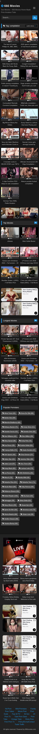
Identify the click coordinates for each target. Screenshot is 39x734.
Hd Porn (8, 709)
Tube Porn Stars (21, 716)
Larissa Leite (27, 468)
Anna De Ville (27, 413)
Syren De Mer (10, 509)
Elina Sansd (10, 441)
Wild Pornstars (21, 709)
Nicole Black (10, 487)
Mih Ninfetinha (26, 473)
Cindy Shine (29, 427)
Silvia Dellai (25, 500)
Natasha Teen (28, 482)
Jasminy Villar (26, 459)
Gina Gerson (27, 454)
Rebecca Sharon (11, 491)
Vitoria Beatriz (10, 514)
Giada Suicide (28, 450)
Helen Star (9, 459)
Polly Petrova (27, 487)
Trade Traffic (19, 724)
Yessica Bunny (11, 523)
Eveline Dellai (26, 445)
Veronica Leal (29, 509)
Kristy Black (9, 468)
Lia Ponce (9, 473)
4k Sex (26, 714)
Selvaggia (9, 500)
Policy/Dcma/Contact (26, 722)
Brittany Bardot (11, 427)
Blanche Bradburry (12, 422)
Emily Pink (26, 441)
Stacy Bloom (10, 505)
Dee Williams (10, 436)
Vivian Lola (28, 514)
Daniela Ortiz (29, 431)
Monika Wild (23, 477)
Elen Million (27, 436)
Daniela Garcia (11, 431)
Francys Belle (10, 450)
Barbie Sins (9, 418)
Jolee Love (9, 464)
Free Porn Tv (9, 722)
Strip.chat (4, 217)
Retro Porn (29, 719)
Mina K (8, 477)
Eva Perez (9, 445)
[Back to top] (32, 728)
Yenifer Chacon (11, 519)
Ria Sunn (28, 496)
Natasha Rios (10, 482)
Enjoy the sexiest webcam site (26, 215)
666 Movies (11, 6)
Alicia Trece (9, 413)
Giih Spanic (9, 454)
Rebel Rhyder (11, 496)
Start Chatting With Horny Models (8, 215)
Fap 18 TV (16, 714)
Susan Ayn (27, 505)
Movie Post (22, 711)
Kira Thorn (26, 464)
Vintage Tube (16, 719)
